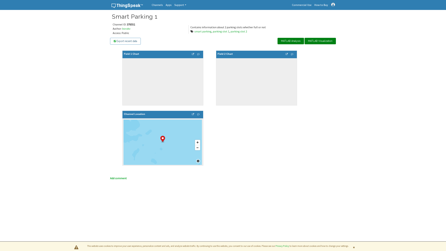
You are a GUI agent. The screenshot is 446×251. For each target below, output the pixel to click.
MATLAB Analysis (291, 41)
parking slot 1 (221, 31)
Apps (169, 5)
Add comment (118, 178)
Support (179, 5)
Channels (157, 5)
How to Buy (321, 5)
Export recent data (126, 41)
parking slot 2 (238, 31)
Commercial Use (302, 5)
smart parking (203, 31)
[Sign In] (333, 4)
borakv (126, 28)
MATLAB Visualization (320, 41)
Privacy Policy (282, 246)
